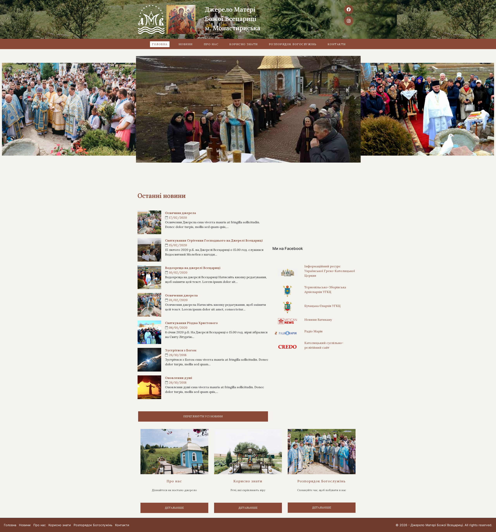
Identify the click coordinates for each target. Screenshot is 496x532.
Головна (160, 44)
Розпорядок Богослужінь (293, 44)
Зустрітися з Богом (180, 350)
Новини (186, 44)
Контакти (337, 44)
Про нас (211, 44)
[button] (203, 416)
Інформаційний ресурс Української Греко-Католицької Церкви (329, 270)
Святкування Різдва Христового (191, 323)
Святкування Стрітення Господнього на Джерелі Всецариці (214, 240)
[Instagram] (348, 20)
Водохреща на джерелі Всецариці (192, 268)
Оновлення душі (178, 378)
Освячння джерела (180, 213)
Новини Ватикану (318, 319)
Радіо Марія (313, 331)
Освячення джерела (181, 295)
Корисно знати (243, 44)
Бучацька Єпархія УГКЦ (322, 306)
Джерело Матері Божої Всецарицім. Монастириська (232, 18)
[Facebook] (348, 9)
